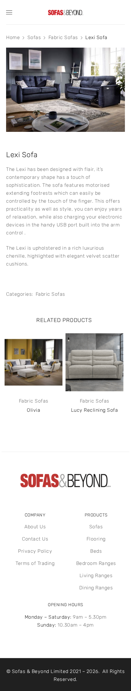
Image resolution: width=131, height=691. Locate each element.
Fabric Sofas (63, 37)
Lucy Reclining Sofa (94, 410)
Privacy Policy (35, 551)
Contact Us (35, 539)
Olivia (33, 410)
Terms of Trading (35, 563)
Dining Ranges (96, 588)
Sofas (34, 37)
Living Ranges (96, 575)
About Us (35, 527)
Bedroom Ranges (96, 563)
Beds (96, 551)
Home (13, 37)
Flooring (96, 539)
